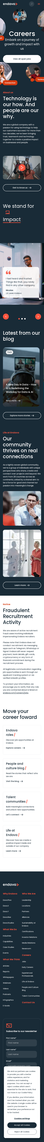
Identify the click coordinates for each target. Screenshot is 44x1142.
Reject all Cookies (22, 1132)
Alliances (25, 917)
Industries (7, 936)
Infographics (8, 1000)
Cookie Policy (26, 1092)
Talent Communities (31, 996)
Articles (6, 966)
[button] (32, 4)
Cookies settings (22, 1118)
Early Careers (27, 967)
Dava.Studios (8, 923)
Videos (6, 988)
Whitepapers (8, 977)
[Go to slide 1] (19, 319)
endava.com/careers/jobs (15, 692)
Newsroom (26, 948)
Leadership (26, 900)
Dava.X (6, 906)
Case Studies (8, 947)
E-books (6, 1005)
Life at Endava (28, 981)
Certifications (28, 931)
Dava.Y (6, 911)
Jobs (24, 961)
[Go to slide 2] (22, 319)
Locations (26, 906)
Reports (6, 971)
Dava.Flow (7, 900)
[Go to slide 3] (25, 319)
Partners (25, 911)
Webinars (7, 983)
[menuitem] (12, 900)
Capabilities (8, 941)
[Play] (22, 167)
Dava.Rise (7, 917)
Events (6, 953)
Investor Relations (29, 937)
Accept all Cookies (22, 1125)
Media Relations (28, 943)
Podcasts (7, 994)
